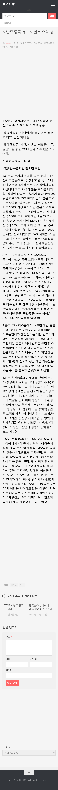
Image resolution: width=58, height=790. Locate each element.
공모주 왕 (8, 4)
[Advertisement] (29, 85)
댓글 (9, 637)
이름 (8, 658)
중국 (22, 585)
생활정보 (6, 23)
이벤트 (14, 585)
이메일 (33, 658)
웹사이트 (10, 670)
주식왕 (9, 43)
